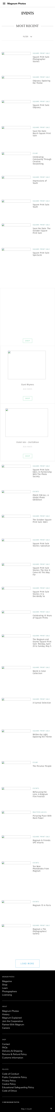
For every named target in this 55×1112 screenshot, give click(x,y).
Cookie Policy (9, 1084)
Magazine (7, 981)
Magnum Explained (12, 1018)
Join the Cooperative (12, 1021)
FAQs (4, 1048)
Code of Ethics (9, 1091)
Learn (5, 988)
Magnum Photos (10, 1011)
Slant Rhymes (27, 384)
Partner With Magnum (13, 1025)
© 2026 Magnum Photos (10, 1102)
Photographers (9, 992)
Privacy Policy (9, 1081)
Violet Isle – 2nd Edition (27, 442)
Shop (27, 341)
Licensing (7, 995)
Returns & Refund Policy (14, 1054)
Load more (27, 963)
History (5, 1014)
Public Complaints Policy (14, 1077)
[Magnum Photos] (16, 3)
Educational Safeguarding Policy (18, 1087)
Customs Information (12, 1058)
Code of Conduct (10, 1074)
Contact (6, 1044)
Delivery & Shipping (12, 1051)
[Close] (51, 1108)
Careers (6, 1028)
